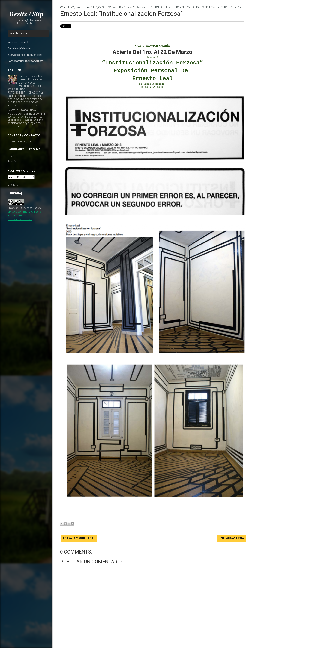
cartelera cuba (86, 7)
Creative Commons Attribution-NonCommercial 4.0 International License (26, 215)
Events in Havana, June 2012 (24, 109)
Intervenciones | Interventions (25, 54)
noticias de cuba (216, 7)
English (12, 155)
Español (12, 161)
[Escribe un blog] (65, 524)
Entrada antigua (231, 538)
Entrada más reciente (79, 538)
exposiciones (195, 7)
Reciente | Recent (18, 42)
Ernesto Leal (163, 7)
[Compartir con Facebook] (72, 524)
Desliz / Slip (26, 14)
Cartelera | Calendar (19, 48)
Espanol (178, 7)
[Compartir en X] (69, 524)
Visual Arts (236, 7)
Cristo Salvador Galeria (115, 7)
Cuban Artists (143, 7)
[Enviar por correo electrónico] (62, 524)
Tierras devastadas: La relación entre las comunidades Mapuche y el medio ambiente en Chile (25, 82)
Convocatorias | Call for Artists (25, 61)
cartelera (67, 7)
